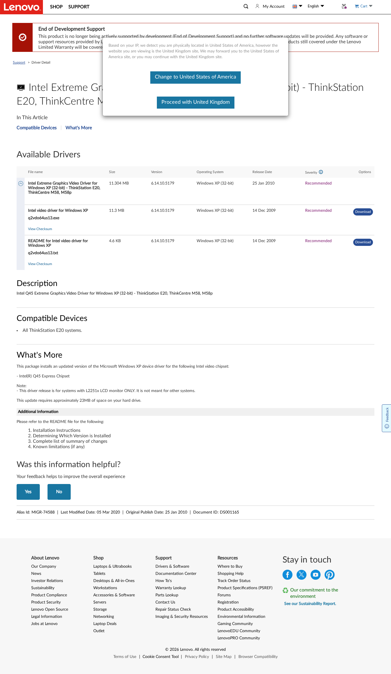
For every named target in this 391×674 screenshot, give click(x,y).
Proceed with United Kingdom (195, 102)
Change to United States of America (195, 77)
